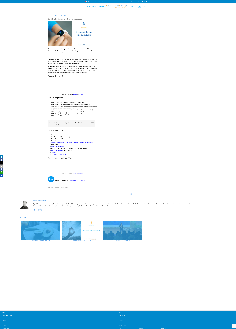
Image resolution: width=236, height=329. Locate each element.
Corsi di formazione (6, 317)
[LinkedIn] (1, 156)
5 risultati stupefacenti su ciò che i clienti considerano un (72, 142)
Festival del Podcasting (57, 150)
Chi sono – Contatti (6, 328)
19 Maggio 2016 (59, 15)
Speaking (4, 320)
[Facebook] (1, 159)
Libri (120, 323)
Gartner (66, 125)
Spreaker (80, 94)
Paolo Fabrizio (51, 15)
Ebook (121, 317)
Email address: (163, 328)
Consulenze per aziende (7, 315)
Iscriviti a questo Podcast (59, 154)
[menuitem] (87, 1)
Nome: (120, 328)
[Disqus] (123, 259)
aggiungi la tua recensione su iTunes (79, 180)
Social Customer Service (57, 146)
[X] (1, 162)
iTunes (75, 94)
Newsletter (133, 1)
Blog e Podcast (122, 315)
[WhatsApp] (1, 172)
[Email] (1, 166)
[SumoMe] (1, 175)
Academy (4, 323)
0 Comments (67, 15)
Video (121, 320)
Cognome (141, 328)
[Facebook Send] (1, 169)
